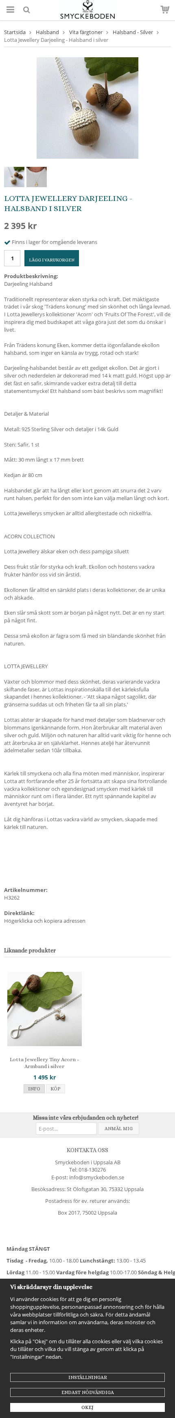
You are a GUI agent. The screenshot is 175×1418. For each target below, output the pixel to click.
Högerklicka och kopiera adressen (44, 920)
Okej (87, 1407)
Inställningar (87, 1377)
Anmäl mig (119, 1128)
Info (34, 1089)
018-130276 (92, 1169)
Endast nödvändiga (87, 1392)
